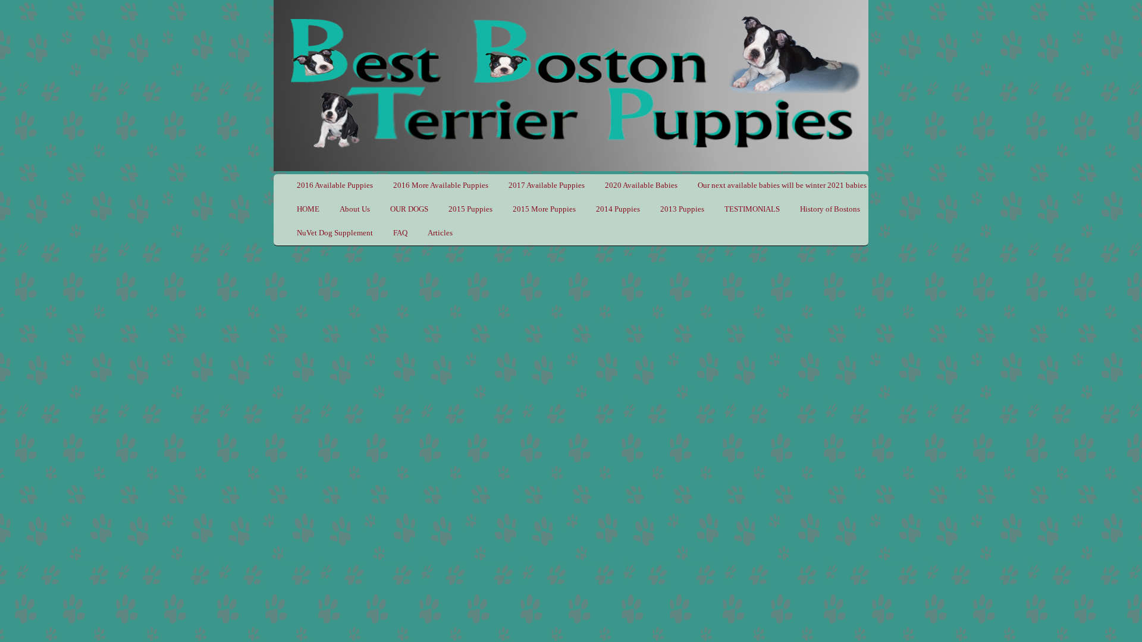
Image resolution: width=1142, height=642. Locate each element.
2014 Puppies (618, 208)
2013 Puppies (682, 208)
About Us (355, 208)
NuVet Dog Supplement (335, 232)
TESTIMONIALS (752, 208)
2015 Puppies (470, 208)
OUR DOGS (409, 208)
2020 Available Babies (641, 185)
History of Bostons (830, 208)
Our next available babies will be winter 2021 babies (782, 185)
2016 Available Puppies (335, 185)
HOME (308, 208)
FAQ (400, 232)
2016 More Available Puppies (440, 185)
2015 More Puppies (544, 208)
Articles (440, 232)
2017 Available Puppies (547, 185)
